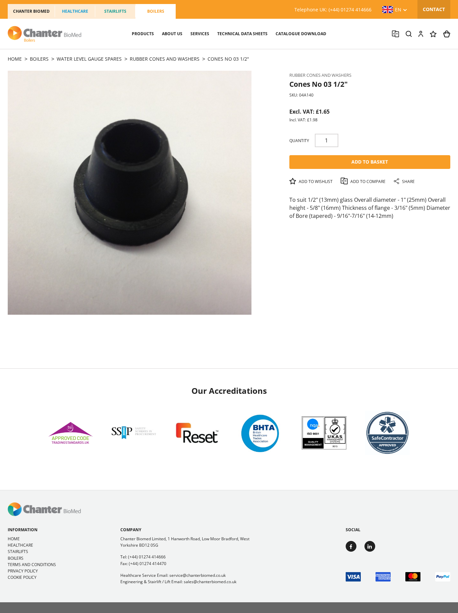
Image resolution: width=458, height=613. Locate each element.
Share (408, 181)
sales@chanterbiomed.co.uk (210, 582)
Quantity (299, 140)
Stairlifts (115, 11)
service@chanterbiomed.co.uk (197, 575)
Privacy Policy (23, 571)
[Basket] (446, 34)
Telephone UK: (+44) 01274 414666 (332, 9)
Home (14, 539)
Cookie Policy (22, 577)
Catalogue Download (301, 34)
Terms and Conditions (32, 564)
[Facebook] (351, 546)
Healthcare (75, 11)
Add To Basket (369, 162)
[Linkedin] (369, 546)
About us (172, 34)
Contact (434, 9)
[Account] (420, 33)
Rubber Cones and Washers (320, 75)
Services (199, 34)
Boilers (155, 11)
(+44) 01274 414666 (147, 557)
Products (143, 34)
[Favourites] (433, 34)
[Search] (409, 33)
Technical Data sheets (242, 34)
